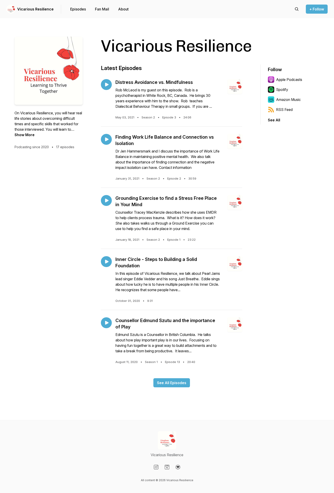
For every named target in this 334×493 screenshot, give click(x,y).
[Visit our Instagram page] (156, 467)
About (123, 9)
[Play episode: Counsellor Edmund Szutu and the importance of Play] (106, 322)
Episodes (78, 9)
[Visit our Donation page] (178, 467)
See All (274, 120)
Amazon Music (288, 99)
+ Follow (316, 9)
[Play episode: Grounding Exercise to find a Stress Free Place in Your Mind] (106, 200)
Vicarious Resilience (35, 9)
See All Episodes (171, 382)
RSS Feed (284, 109)
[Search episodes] (297, 9)
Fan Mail (102, 9)
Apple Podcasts (289, 79)
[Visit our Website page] (167, 467)
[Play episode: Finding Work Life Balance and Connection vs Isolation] (106, 139)
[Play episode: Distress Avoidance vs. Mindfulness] (106, 84)
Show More (25, 135)
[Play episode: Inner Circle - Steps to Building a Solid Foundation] (106, 261)
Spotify (282, 89)
